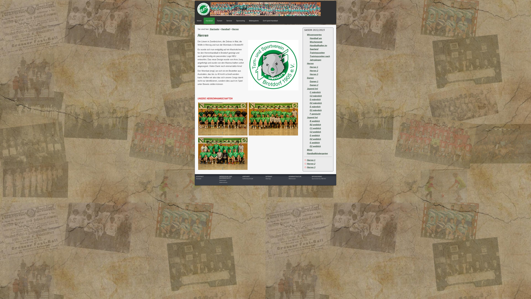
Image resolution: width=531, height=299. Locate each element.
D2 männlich (316, 103)
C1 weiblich (315, 128)
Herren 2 (314, 70)
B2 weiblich (315, 124)
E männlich (315, 106)
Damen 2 (314, 85)
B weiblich (315, 121)
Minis (309, 150)
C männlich (315, 92)
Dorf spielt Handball (270, 21)
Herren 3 (314, 74)
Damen (310, 78)
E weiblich (315, 142)
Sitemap (268, 178)
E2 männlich (316, 110)
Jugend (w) (312, 117)
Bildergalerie (254, 21)
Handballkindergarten (317, 153)
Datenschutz (223, 182)
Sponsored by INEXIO (319, 178)
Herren (235, 29)
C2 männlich (316, 96)
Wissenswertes (314, 34)
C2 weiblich (315, 132)
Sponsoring (240, 21)
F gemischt (315, 114)
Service (229, 21)
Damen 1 (314, 81)
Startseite (214, 29)
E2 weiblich (315, 146)
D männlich (315, 99)
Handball (209, 21)
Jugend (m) (312, 88)
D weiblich (315, 135)
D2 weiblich (315, 139)
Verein (199, 21)
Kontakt (198, 178)
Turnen (219, 21)
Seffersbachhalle (247, 178)
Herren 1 (314, 67)
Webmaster (292, 178)
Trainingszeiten (317, 52)
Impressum (222, 180)
